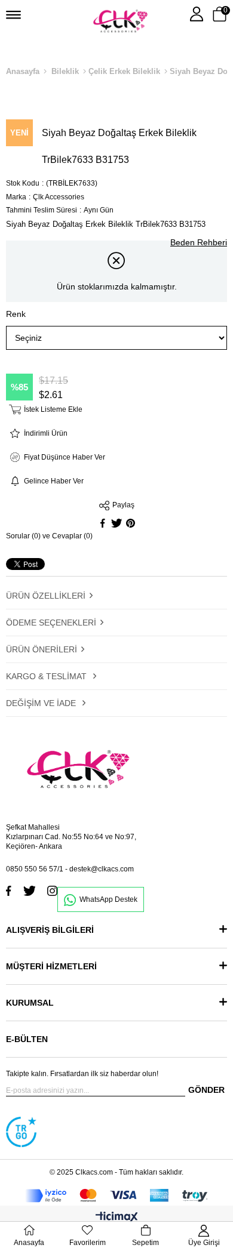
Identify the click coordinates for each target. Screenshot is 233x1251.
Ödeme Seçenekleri (51, 622)
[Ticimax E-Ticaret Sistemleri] (117, 1218)
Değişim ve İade (42, 703)
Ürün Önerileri (41, 649)
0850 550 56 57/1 (34, 869)
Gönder (206, 1090)
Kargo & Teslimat (47, 676)
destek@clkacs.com (101, 869)
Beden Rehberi (198, 242)
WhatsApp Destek (108, 899)
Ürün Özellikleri (45, 595)
